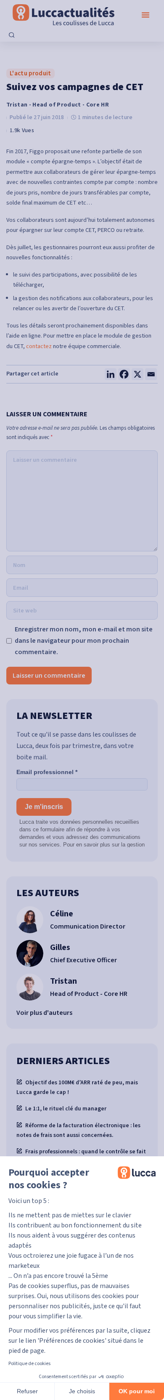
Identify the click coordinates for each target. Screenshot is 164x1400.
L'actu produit (30, 73)
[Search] (11, 35)
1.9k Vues (22, 130)
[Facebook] (124, 374)
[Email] (151, 374)
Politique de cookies (29, 1363)
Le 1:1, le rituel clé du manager (65, 1109)
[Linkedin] (110, 374)
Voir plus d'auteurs (44, 1012)
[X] (137, 374)
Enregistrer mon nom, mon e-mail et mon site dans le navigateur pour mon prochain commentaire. (84, 641)
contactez (39, 346)
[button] (145, 14)
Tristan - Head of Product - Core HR (57, 105)
